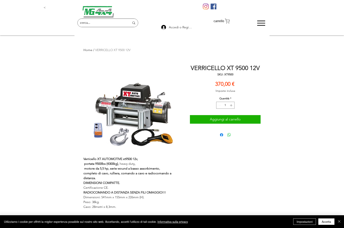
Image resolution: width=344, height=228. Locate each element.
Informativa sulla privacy (172, 222)
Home (87, 50)
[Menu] (261, 23)
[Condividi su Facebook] (221, 134)
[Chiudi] (339, 221)
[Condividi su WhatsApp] (229, 134)
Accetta (326, 222)
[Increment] (231, 105)
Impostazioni (305, 222)
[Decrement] (219, 105)
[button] (57, 8)
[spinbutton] (225, 105)
